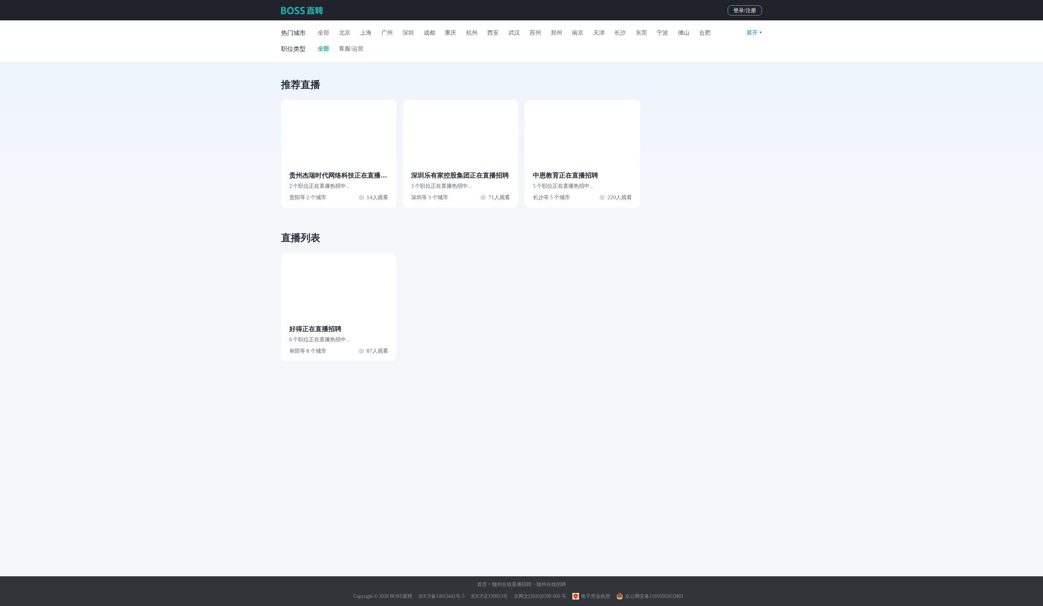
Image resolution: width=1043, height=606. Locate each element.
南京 (577, 33)
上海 (366, 33)
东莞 (641, 33)
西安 (493, 33)
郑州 (556, 33)
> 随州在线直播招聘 (509, 584)
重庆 (450, 33)
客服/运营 (351, 49)
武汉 (514, 33)
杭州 (471, 33)
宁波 (662, 33)
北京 (344, 33)
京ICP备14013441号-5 (441, 596)
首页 (482, 584)
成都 (429, 33)
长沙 (620, 33)
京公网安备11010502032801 (654, 596)
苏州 (535, 33)
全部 (323, 33)
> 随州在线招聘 (548, 584)
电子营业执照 (595, 596)
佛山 (683, 33)
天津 (599, 33)
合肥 (705, 33)
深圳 (408, 33)
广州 (387, 33)
